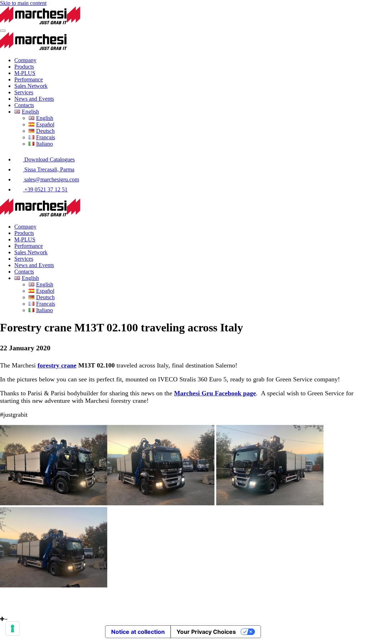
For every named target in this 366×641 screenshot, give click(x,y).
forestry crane (57, 365)
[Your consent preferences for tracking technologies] (12, 628)
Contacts (24, 105)
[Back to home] (67, 22)
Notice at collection (138, 631)
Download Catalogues (49, 159)
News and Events (34, 99)
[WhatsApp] (2, 613)
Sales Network (31, 86)
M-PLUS (24, 73)
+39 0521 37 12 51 (45, 189)
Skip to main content (23, 3)
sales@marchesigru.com (51, 179)
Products (24, 67)
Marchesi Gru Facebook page (215, 393)
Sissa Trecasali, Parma (48, 169)
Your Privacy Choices (206, 631)
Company (25, 60)
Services (23, 92)
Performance (28, 79)
